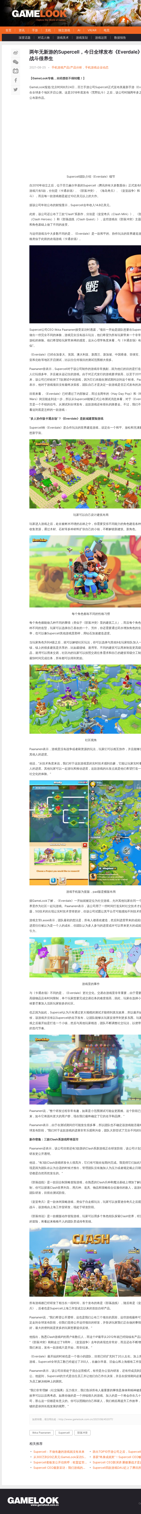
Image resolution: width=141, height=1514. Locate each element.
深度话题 (24, 37)
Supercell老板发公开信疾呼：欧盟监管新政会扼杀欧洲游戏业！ (60, 1462)
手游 (35, 30)
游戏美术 (63, 37)
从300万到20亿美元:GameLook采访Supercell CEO (60, 1457)
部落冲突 (82, 1432)
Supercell (64, 1432)
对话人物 (44, 37)
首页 (8, 30)
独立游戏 (64, 30)
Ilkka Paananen (41, 1432)
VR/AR (92, 30)
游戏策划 (82, 37)
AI (78, 30)
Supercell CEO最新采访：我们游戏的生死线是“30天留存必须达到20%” (60, 1467)
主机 (48, 30)
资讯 (22, 30)
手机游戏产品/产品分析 (67, 67)
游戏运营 (101, 37)
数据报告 (120, 37)
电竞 (107, 30)
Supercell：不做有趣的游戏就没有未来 (58, 1451)
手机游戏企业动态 (97, 67)
